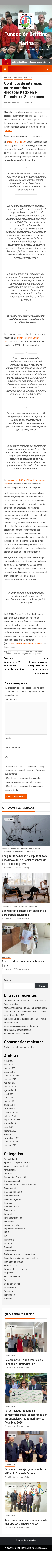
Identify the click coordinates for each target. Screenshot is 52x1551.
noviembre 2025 (11, 1075)
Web (7, 757)
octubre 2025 (10, 1079)
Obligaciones (10, 1250)
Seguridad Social (12, 1284)
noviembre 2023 (11, 1112)
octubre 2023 (10, 1116)
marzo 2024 (9, 1101)
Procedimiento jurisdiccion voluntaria (21, 1258)
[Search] (47, 69)
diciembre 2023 (11, 1108)
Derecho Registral (12, 1199)
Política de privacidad (26, 1540)
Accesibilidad (10, 1159)
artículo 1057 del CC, (16, 142)
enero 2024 (9, 1105)
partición (8, 130)
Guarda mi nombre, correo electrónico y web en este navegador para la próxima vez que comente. (25, 770)
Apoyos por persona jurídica (17, 1166)
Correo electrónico (14, 747)
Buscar (7, 980)
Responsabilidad (12, 1276)
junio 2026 (9, 1064)
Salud (6, 1280)
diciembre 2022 (11, 1138)
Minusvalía (9, 1240)
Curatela (8, 654)
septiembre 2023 (12, 1119)
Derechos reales (11, 1206)
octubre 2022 (10, 1145)
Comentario (11, 699)
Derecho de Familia (13, 1192)
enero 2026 (9, 1072)
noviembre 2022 (11, 1141)
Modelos (8, 1243)
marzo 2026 (9, 1068)
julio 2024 (8, 1094)
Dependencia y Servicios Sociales (14, 906)
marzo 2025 (9, 1083)
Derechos (8, 1203)
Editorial (5, 849)
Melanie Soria (24, 1368)
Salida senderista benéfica (16, 1033)
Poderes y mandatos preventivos (19, 1254)
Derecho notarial (11, 1195)
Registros (8, 1272)
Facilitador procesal (13, 1217)
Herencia (16, 654)
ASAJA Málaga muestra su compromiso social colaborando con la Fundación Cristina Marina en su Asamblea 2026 (25, 1012)
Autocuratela (10, 1170)
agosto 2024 (10, 1090)
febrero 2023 (10, 1130)
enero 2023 (9, 1134)
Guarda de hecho (19, 852)
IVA (5, 1236)
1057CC (12, 652)
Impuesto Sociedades (14, 1228)
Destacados (6, 852)
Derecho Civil (10, 1188)
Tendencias (8, 78)
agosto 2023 (10, 1123)
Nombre (9, 738)
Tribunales (28, 78)
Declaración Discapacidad (16, 1177)
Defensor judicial (12, 1181)
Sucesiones (18, 78)
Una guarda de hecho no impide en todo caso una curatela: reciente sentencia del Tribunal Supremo (25, 860)
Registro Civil (10, 1265)
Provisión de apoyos (13, 1262)
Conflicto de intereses (33, 652)
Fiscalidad (9, 1221)
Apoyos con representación (21, 849)
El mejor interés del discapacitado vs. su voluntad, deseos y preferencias (38, 665)
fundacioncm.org (13, 103)
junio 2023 (9, 1127)
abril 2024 (8, 1097)
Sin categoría (10, 1287)
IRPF (6, 1232)
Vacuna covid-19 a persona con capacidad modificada (15, 664)
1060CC (20, 652)
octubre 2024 (10, 1086)
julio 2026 (8, 1061)
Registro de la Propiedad (31, 654)
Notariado (8, 1247)
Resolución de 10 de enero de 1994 (25, 643)
